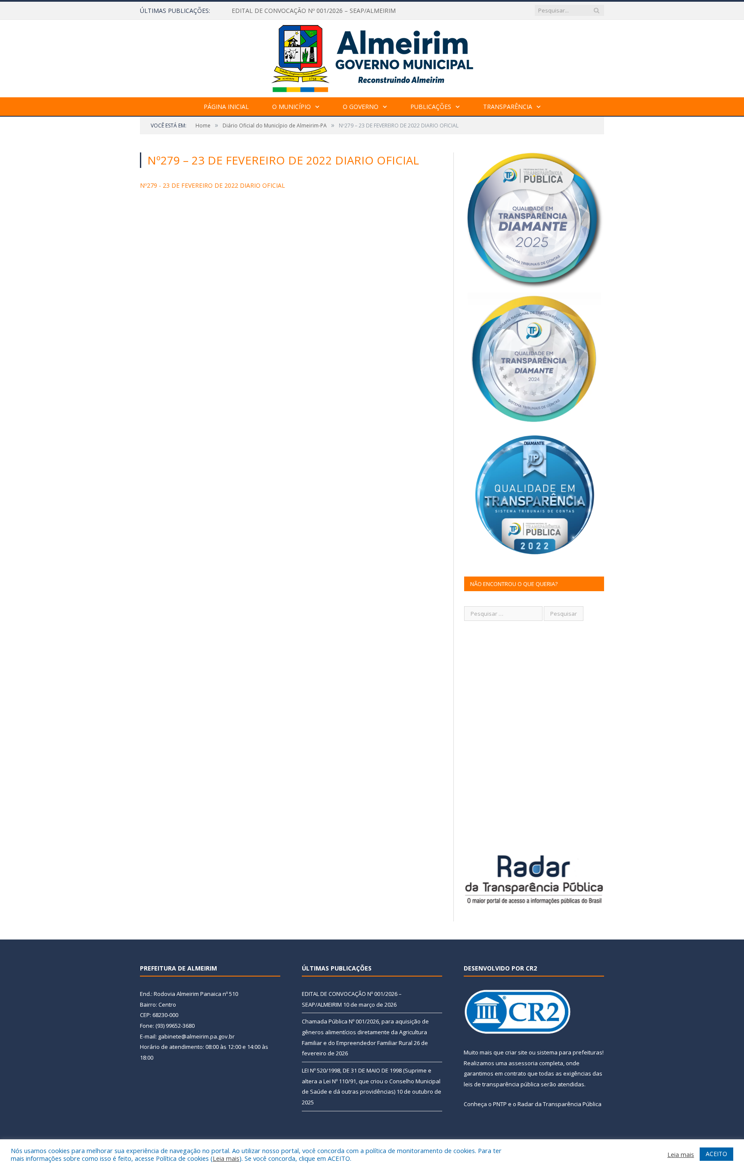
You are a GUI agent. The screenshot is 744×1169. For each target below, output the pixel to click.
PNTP (500, 1104)
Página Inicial (226, 106)
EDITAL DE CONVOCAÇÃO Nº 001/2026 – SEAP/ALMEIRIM (314, 11)
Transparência (507, 106)
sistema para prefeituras (569, 1052)
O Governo (360, 106)
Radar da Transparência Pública (559, 1104)
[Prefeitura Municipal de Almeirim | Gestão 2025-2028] (372, 57)
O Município (291, 106)
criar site (516, 1052)
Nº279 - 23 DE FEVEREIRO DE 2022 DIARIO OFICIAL (212, 185)
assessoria (523, 1063)
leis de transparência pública (501, 1084)
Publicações (430, 106)
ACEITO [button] (716, 1154)
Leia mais (226, 1158)
